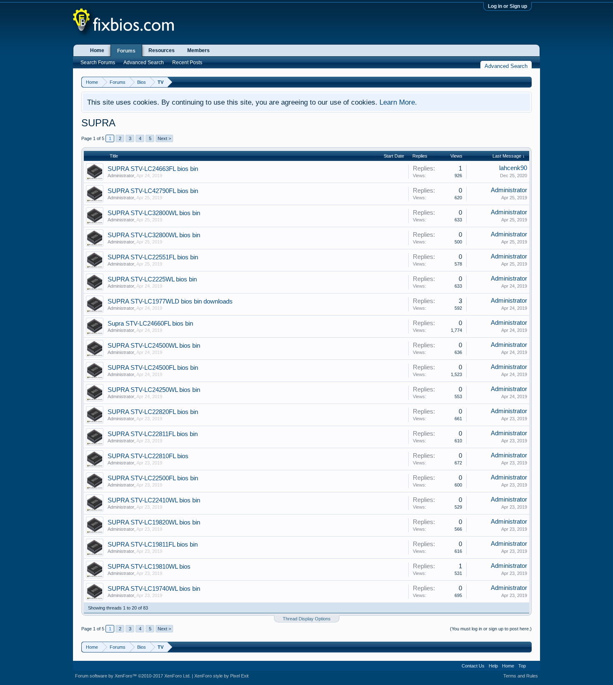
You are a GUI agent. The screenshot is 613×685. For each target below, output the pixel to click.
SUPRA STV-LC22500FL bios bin (153, 478)
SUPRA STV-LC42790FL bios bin (153, 191)
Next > (164, 138)
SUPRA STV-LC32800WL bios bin (154, 213)
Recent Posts (187, 62)
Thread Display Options (307, 618)
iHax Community (306, 663)
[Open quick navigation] (526, 82)
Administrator (121, 175)
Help (493, 665)
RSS (533, 666)
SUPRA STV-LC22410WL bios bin (154, 500)
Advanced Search (143, 62)
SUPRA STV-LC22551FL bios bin (153, 257)
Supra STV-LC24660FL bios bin (150, 323)
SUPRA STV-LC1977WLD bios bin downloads (170, 301)
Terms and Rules (520, 675)
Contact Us (473, 665)
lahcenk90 (513, 168)
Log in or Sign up (507, 6)
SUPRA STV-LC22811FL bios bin (153, 434)
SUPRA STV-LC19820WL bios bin (154, 522)
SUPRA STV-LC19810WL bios (149, 566)
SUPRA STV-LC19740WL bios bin (154, 588)
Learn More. (398, 102)
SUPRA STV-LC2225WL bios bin (152, 279)
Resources (161, 50)
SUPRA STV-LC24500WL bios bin (154, 345)
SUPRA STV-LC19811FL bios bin (153, 544)
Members (198, 50)
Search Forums (97, 62)
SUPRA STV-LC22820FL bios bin (153, 412)
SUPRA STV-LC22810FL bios (148, 456)
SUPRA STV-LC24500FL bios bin (153, 367)
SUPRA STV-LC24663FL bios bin (153, 169)
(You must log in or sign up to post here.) (491, 628)
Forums (126, 51)
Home (97, 50)
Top (522, 665)
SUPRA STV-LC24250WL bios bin (154, 389)
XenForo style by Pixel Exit (221, 675)
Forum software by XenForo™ (133, 675)
